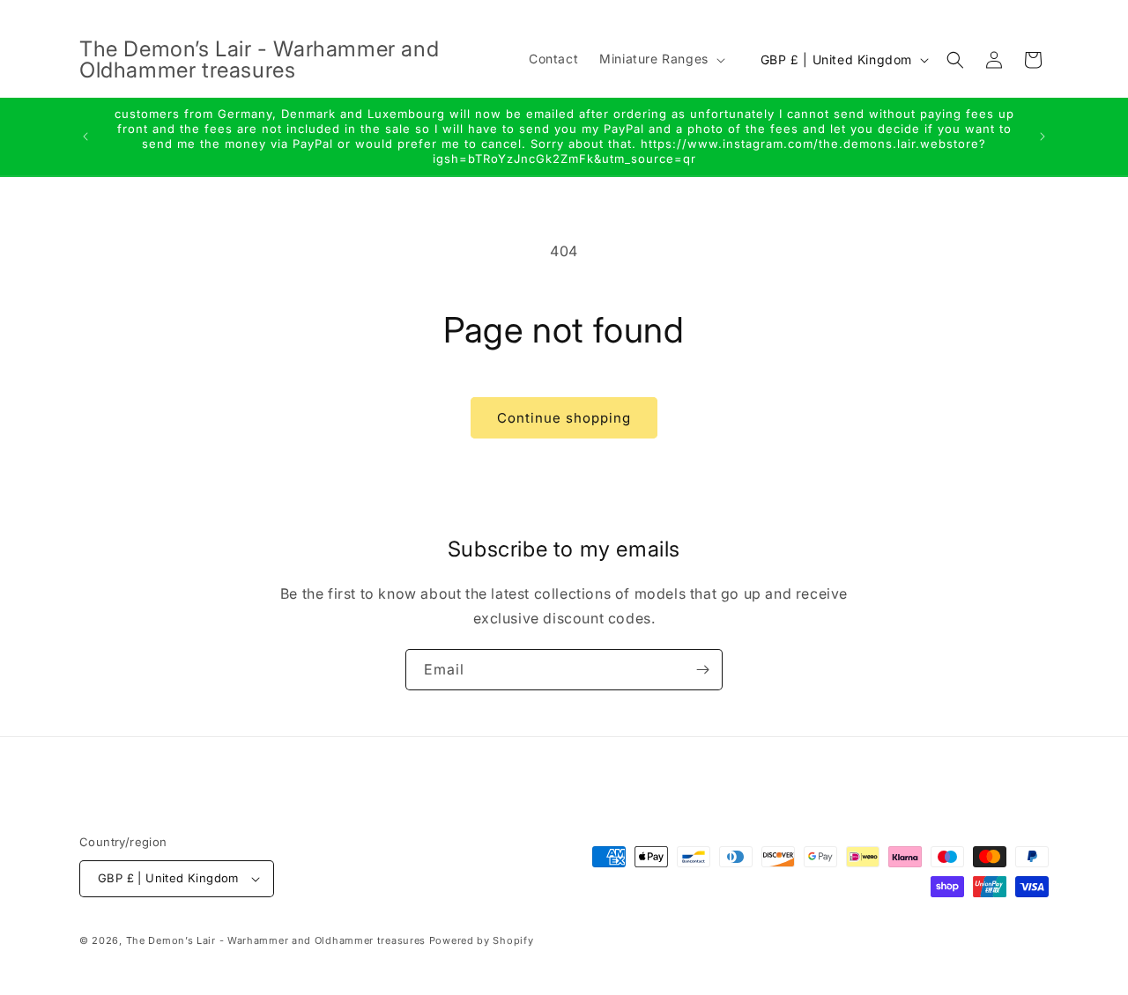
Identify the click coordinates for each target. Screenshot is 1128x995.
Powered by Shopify (481, 940)
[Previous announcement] (85, 136)
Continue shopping (564, 417)
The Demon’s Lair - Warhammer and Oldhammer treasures (276, 940)
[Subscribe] (702, 669)
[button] (660, 59)
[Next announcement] (1042, 136)
